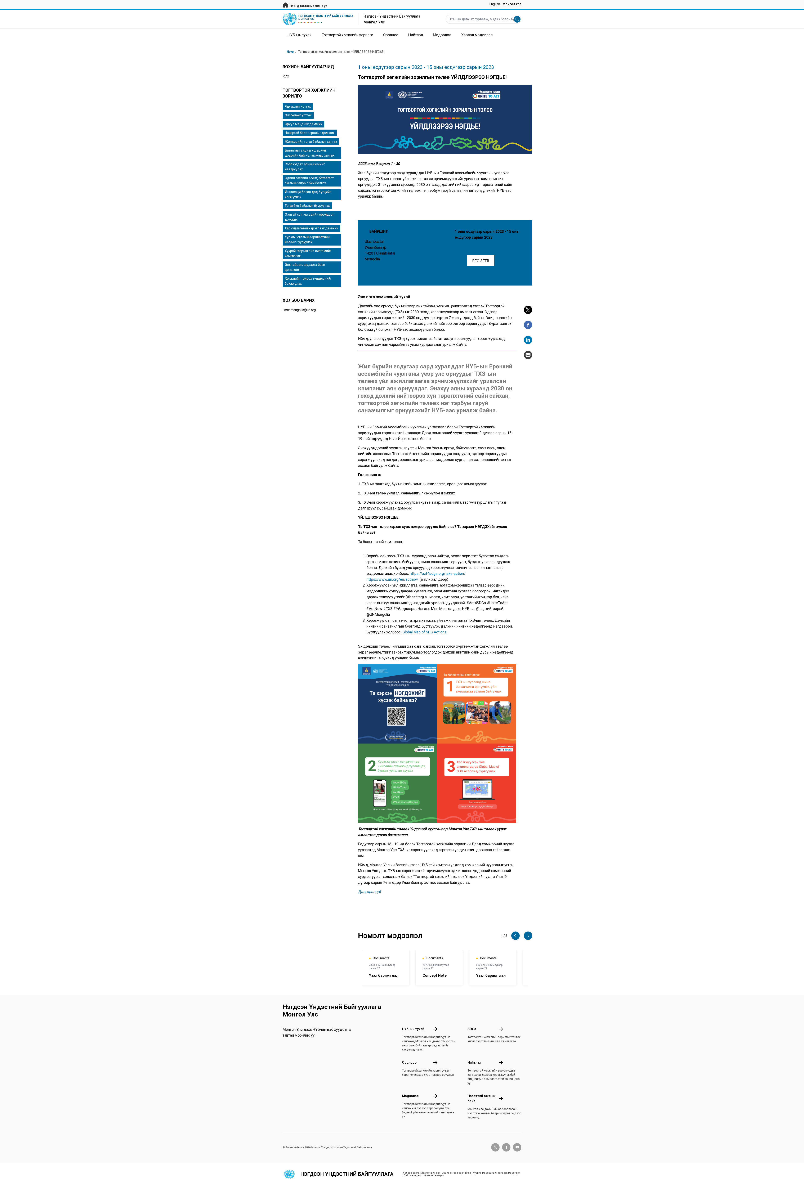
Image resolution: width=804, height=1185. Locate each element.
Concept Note (435, 975)
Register (480, 261)
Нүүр (290, 51)
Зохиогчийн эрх (430, 1172)
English (494, 4)
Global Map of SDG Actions (424, 632)
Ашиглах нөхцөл (434, 1175)
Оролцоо (409, 1062)
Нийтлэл (474, 1062)
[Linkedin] (528, 340)
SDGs (472, 1029)
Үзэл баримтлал (383, 975)
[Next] (528, 936)
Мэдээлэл (410, 1096)
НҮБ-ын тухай (413, 1029)
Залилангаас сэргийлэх (456, 1172)
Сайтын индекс (413, 1175)
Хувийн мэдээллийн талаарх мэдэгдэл (496, 1172)
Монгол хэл (511, 4)
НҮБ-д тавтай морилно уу (308, 6)
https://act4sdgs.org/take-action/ (437, 573)
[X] (528, 310)
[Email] (528, 355)
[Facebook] (528, 325)
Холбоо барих (411, 1172)
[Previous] (515, 936)
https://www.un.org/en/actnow (392, 579)
